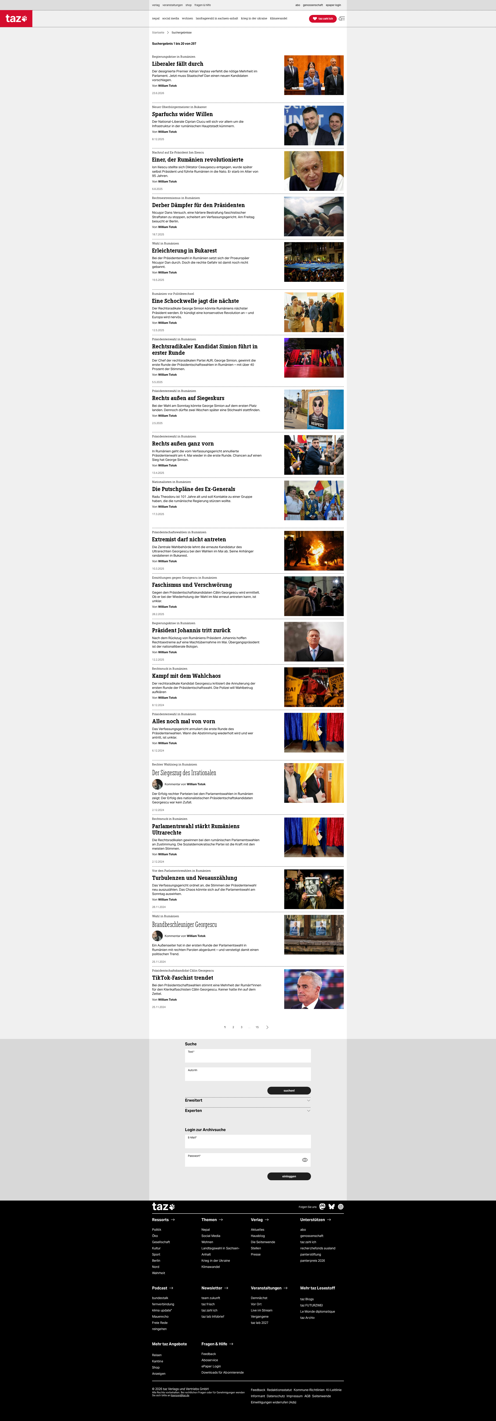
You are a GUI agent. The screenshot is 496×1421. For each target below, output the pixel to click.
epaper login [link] (333, 5)
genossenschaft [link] (313, 5)
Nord (155, 1267)
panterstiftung (310, 1254)
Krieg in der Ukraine (216, 1261)
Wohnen (207, 1242)
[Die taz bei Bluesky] (332, 1208)
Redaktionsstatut (280, 1390)
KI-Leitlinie (334, 1390)
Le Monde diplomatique (317, 1312)
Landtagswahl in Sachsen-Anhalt (220, 1251)
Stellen (256, 1248)
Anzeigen (158, 1374)
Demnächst (259, 1298)
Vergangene (260, 1317)
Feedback (209, 1354)
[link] (156, 18)
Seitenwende (321, 1396)
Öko (155, 1236)
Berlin (156, 1261)
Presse (256, 1254)
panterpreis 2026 (312, 1261)
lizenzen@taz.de (180, 1395)
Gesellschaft (161, 1242)
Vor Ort (256, 1304)
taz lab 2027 (259, 1323)
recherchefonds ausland (317, 1248)
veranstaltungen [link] (173, 5)
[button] (342, 18)
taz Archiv (307, 1318)
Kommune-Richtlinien (310, 1390)
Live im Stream (261, 1310)
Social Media (211, 1236)
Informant (258, 1396)
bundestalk (160, 1298)
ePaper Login (211, 1366)
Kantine (157, 1361)
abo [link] (297, 5)
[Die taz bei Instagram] (341, 1208)
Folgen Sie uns (308, 1207)
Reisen (157, 1355)
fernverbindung (163, 1304)
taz (163, 1207)
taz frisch (208, 1304)
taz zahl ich (308, 1242)
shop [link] (189, 5)
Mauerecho (160, 1317)
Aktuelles (257, 1230)
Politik (156, 1230)
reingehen (159, 1329)
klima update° (162, 1310)
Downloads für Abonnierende (223, 1372)
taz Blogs (307, 1299)
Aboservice (210, 1360)
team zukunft (211, 1298)
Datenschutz (276, 1396)
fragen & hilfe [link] (203, 5)
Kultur (156, 1248)
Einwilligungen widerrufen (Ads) (273, 1402)
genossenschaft (311, 1236)
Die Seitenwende (263, 1242)
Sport (156, 1254)
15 (257, 1027)
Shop (156, 1367)
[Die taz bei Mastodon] (322, 1208)
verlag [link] (156, 5)
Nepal (206, 1230)
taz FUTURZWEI (311, 1305)
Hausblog (258, 1236)
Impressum (295, 1396)
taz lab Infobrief (213, 1317)
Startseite (158, 32)
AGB (307, 1396)
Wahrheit (158, 1273)
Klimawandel (211, 1267)
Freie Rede (160, 1323)
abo (303, 1230)
